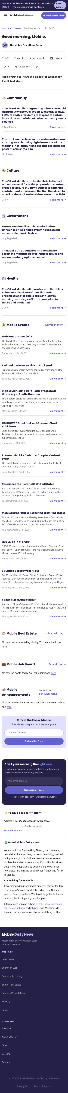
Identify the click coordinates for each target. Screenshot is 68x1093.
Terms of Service (42, 1086)
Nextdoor (24, 66)
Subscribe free (34, 741)
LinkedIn (58, 58)
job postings (37, 908)
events (39, 904)
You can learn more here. (17, 894)
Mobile (21, 15)
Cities (4, 1045)
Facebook (38, 58)
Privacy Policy (24, 1086)
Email (20, 58)
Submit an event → (55, 324)
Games (5, 1010)
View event (56, 353)
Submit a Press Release (14, 993)
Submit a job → (57, 664)
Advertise (7, 1028)
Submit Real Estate (11, 984)
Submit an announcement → (49, 692)
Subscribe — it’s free (54, 15)
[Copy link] (36, 66)
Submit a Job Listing (12, 976)
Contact (6, 1062)
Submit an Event (10, 968)
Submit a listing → (55, 633)
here (4, 646)
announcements (53, 904)
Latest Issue (8, 959)
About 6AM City (10, 1037)
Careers (6, 1054)
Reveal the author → (14, 830)
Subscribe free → (34, 790)
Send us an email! (33, 826)
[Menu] (5, 15)
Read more (56, 127)
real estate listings (14, 908)
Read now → (60, 5)
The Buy (6, 1001)
